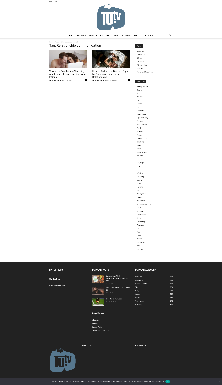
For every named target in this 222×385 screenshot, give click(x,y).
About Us (140, 51)
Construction (141, 114)
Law (138, 166)
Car (138, 100)
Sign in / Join (53, 1)
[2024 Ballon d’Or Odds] (98, 302)
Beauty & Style (142, 86)
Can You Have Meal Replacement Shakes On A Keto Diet (117, 278)
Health (139, 149)
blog (138, 93)
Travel (139, 235)
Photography (141, 194)
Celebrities (140, 111)
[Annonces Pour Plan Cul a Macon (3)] (98, 291)
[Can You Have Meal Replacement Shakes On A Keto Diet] (98, 279)
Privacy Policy (142, 65)
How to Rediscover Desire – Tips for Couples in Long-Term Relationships (110, 74)
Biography (81, 36)
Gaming (139, 145)
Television (140, 225)
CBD (138, 107)
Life (138, 169)
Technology (141, 221)
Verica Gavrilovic (55, 80)
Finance (139, 135)
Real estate (141, 201)
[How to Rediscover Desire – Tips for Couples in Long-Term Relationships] (111, 59)
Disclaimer (141, 61)
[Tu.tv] (111, 18)
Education (140, 121)
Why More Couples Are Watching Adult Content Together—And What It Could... (67, 74)
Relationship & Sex (144, 204)
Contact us (148, 36)
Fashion (140, 131)
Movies (139, 180)
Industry (140, 156)
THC (138, 228)
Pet (138, 190)
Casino (116, 36)
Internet (140, 159)
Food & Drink (142, 138)
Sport (137, 36)
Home (71, 36)
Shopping (140, 211)
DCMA (139, 58)
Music (139, 183)
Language (140, 163)
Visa (138, 246)
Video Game (141, 242)
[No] (219, 381)
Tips (108, 36)
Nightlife (140, 187)
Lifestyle (140, 173)
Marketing (140, 176)
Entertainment (142, 124)
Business (140, 97)
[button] (170, 36)
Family (139, 128)
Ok (168, 381)
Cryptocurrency (142, 117)
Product (140, 197)
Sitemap (140, 68)
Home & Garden (96, 36)
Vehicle (139, 239)
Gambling (126, 36)
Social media (141, 214)
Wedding (140, 249)
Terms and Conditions (145, 72)
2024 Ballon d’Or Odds (114, 299)
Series (139, 208)
